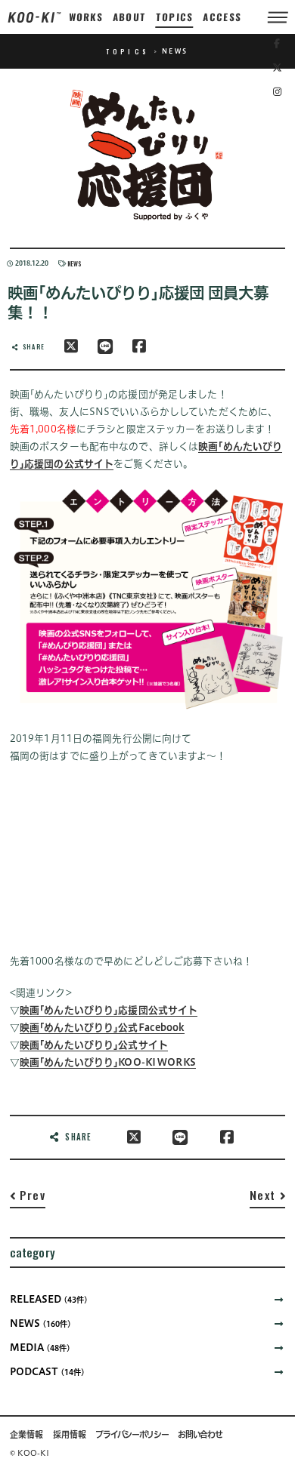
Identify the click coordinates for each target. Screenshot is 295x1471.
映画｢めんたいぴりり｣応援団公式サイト (108, 1010)
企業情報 (26, 1435)
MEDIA (40, 1348)
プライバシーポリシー (131, 1435)
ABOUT (130, 17)
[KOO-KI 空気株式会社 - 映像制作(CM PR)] (34, 17)
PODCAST (47, 1372)
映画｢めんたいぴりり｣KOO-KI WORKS (108, 1062)
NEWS (74, 263)
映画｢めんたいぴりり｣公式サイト (94, 1045)
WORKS (85, 17)
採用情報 (69, 1435)
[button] (27, 1198)
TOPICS (175, 17)
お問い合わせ (200, 1435)
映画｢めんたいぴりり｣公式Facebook (102, 1027)
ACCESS (222, 17)
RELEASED (49, 1299)
